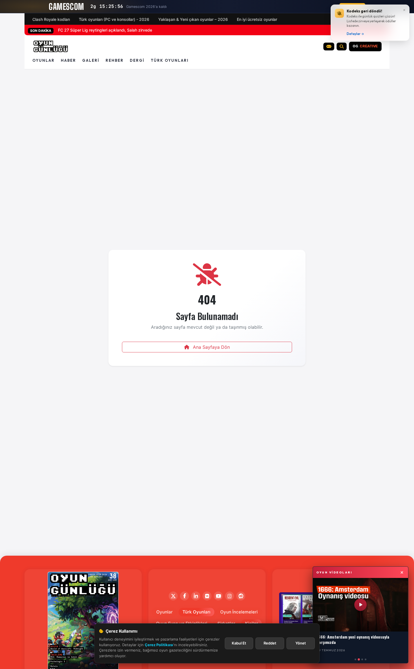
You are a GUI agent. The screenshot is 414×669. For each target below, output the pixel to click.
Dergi (137, 60)
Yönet (300, 643)
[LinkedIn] (195, 595)
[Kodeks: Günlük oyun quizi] (329, 46)
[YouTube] (218, 595)
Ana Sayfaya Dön (211, 347)
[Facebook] (184, 595)
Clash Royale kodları (51, 19)
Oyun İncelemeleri (239, 612)
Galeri (90, 60)
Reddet (270, 643)
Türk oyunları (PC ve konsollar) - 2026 (114, 19)
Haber (68, 60)
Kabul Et (239, 643)
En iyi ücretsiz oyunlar (257, 19)
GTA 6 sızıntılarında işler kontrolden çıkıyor (97, 30)
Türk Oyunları (196, 612)
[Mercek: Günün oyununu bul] (342, 46)
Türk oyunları (170, 60)
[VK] (207, 595)
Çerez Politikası (159, 644)
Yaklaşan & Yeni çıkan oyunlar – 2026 (193, 19)
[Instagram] (229, 595)
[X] (173, 595)
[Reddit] (240, 595)
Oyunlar (43, 60)
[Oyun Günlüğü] (50, 46)
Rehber (115, 60)
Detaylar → (355, 34)
